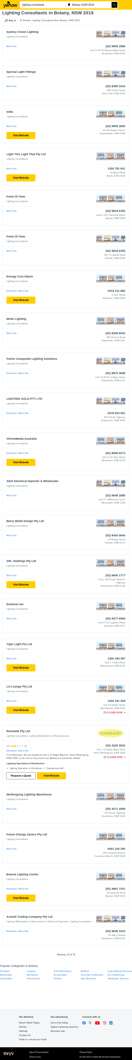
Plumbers (5, 971)
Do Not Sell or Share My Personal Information (100, 1057)
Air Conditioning (116, 974)
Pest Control (33, 978)
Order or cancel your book (33, 1039)
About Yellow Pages (29, 1022)
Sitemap (23, 1031)
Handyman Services (118, 978)
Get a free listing (59, 1022)
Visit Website (21, 135)
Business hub (58, 1031)
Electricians (6, 974)
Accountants (60, 974)
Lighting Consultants (17, 36)
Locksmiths (6, 978)
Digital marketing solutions (64, 1027)
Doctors (58, 978)
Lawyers (31, 971)
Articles (23, 1027)
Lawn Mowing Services (120, 971)
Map (11, 20)
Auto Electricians (62, 971)
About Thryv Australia (38, 1052)
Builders (85, 971)
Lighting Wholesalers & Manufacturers (49, 736)
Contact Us (25, 1035)
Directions (11, 291)
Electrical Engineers (58, 921)
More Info (11, 46)
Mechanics (32, 974)
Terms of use (35, 1057)
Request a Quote (21, 775)
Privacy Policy (86, 1052)
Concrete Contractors (92, 974)
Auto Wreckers (88, 978)
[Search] (114, 5)
